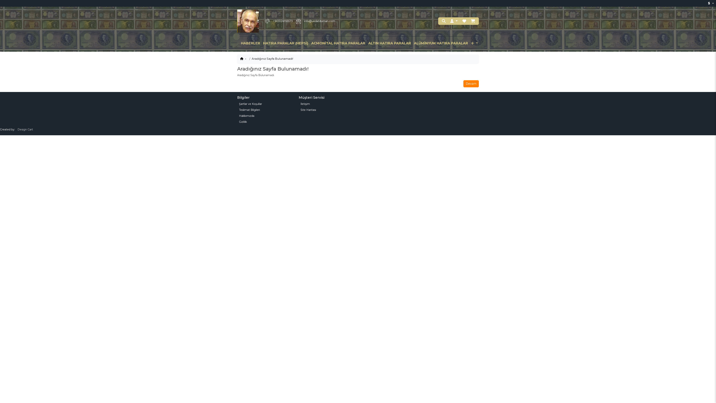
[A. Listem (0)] (464, 21)
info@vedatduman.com (319, 21)
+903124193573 (283, 21)
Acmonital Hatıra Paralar (338, 43)
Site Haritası (308, 110)
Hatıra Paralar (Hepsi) (285, 43)
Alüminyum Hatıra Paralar (441, 43)
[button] (454, 21)
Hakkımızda (246, 116)
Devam (471, 83)
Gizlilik (243, 122)
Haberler (250, 43)
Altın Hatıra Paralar (389, 43)
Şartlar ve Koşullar (250, 104)
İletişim (305, 104)
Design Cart (25, 129)
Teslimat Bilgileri (249, 110)
